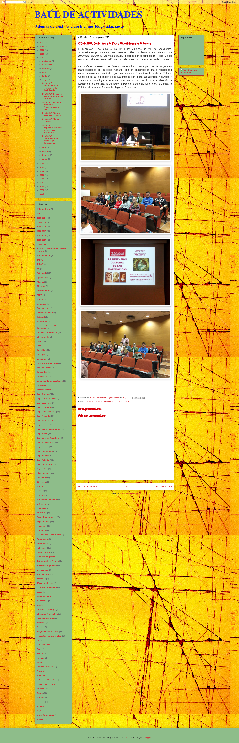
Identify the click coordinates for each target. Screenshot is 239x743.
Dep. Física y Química (47, 420)
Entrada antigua (164, 487)
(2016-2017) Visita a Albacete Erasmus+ (52, 114)
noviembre (47, 65)
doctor (40, 486)
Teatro (40, 693)
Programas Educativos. (48, 631)
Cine (39, 346)
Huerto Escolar (44, 552)
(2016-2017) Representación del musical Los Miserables (52, 128)
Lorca (39, 592)
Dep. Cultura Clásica (46, 398)
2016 (42, 164)
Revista (40, 658)
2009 (42, 190)
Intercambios (43, 574)
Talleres (40, 689)
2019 (42, 50)
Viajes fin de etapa (45, 715)
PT (38, 640)
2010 (42, 186)
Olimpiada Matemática (47, 614)
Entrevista (41, 504)
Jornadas (41, 579)
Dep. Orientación (45, 451)
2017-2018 (41, 235)
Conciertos (42, 372)
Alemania (41, 286)
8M (38, 268)
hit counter (186, 72)
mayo (45, 80)
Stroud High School (46, 684)
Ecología (41, 495)
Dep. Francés (43, 425)
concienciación (44, 368)
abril (44, 148)
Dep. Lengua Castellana (48, 438)
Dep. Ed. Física (44, 407)
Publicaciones (43, 645)
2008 (42, 194)
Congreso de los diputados (50, 381)
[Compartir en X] (138, 398)
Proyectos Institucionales (49, 636)
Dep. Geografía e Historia (48, 429)
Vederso (40, 706)
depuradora (42, 469)
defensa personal (45, 390)
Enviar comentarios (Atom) (131, 494)
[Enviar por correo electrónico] (133, 398)
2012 (42, 179)
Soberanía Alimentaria (47, 680)
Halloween (42, 548)
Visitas (40, 719)
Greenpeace (42, 543)
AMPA (39, 295)
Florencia (41, 530)
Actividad (41, 273)
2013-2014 (41, 218)
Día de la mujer (44, 473)
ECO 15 (40, 491)
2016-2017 (91, 401)
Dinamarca (42, 477)
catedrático (42, 321)
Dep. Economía (44, 403)
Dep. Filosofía (43, 416)
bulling (40, 299)
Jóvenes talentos (45, 583)
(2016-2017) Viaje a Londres (50, 120)
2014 (42, 171)
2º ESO (40, 260)
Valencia (41, 702)
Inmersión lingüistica (47, 565)
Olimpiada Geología (46, 609)
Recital (40, 653)
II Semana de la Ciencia (48, 561)
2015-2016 (41, 227)
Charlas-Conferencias (105, 401)
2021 (42, 42)
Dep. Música (42, 447)
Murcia (40, 605)
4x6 (125, 738)
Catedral (41, 317)
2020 (42, 46)
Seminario (41, 671)
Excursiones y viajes (46, 517)
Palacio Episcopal (45, 618)
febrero (46, 155)
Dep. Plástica (43, 455)
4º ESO (40, 264)
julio (44, 72)
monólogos (42, 601)
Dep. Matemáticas (122, 401)
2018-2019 (41, 240)
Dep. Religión (43, 460)
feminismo (42, 526)
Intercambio (42, 570)
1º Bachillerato (43, 209)
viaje (39, 711)
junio (45, 76)
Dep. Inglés (42, 433)
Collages (41, 354)
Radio (39, 649)
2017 (42, 58)
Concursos (42, 376)
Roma (39, 662)
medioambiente (44, 596)
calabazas (41, 304)
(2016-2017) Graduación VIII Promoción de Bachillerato (50, 86)
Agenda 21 (42, 277)
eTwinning (42, 513)
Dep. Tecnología (44, 464)
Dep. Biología (43, 394)
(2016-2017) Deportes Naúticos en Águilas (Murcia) (52, 96)
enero (45, 159)
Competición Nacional (47, 363)
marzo (45, 151)
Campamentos (43, 308)
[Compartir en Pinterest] (143, 398)
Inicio (127, 487)
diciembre (47, 61)
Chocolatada (43, 337)
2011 (42, 183)
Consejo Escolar (44, 385)
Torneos (41, 697)
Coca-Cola (42, 350)
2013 (42, 175)
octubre (46, 68)
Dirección (41, 482)
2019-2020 (41, 244)
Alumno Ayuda (43, 290)
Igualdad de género (46, 557)
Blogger (148, 738)
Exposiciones (43, 521)
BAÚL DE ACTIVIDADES (88, 14)
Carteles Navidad (45, 312)
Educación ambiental (47, 499)
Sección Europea (45, 667)
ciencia (40, 341)
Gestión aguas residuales (49, 535)
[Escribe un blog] (136, 398)
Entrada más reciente (88, 487)
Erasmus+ (41, 508)
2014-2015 (41, 222)
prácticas (41, 623)
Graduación (42, 539)
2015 (42, 167)
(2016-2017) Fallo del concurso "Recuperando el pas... (51, 105)
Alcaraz (40, 282)
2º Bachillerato (43, 255)
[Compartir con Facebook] (141, 398)
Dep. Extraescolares (46, 412)
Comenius (41, 359)
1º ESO (40, 213)
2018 (42, 54)
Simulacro (41, 675)
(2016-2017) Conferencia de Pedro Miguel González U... (50, 139)
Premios (40, 627)
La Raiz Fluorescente (47, 587)
